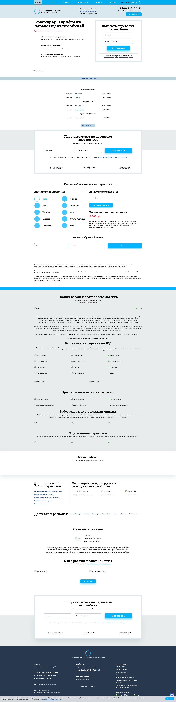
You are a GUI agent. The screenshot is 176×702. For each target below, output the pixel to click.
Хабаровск (78, 94)
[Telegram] (172, 695)
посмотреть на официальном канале (99, 564)
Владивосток (133, 514)
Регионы (48, 678)
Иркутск (86, 514)
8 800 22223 (130, 8)
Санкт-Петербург (75, 514)
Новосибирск (79, 110)
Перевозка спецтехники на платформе (47, 498)
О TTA (51, 2)
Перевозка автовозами (42, 504)
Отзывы (99, 2)
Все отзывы (88, 581)
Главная (38, 2)
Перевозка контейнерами (43, 501)
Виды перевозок (82, 2)
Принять (169, 699)
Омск (115, 514)
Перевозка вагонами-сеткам (43, 495)
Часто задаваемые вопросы (125, 678)
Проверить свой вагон (87, 686)
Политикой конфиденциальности (52, 699)
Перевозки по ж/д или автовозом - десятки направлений (127, 686)
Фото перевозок (121, 675)
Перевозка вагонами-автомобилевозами (48, 491)
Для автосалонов (121, 669)
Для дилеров (120, 667)
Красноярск (79, 106)
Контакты (113, 2)
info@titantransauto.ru (82, 679)
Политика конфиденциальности (45, 684)
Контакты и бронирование (88, 11)
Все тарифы (65, 2)
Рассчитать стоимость (101, 205)
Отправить (118, 47)
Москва (77, 98)
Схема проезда (39, 678)
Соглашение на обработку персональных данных (118, 57)
